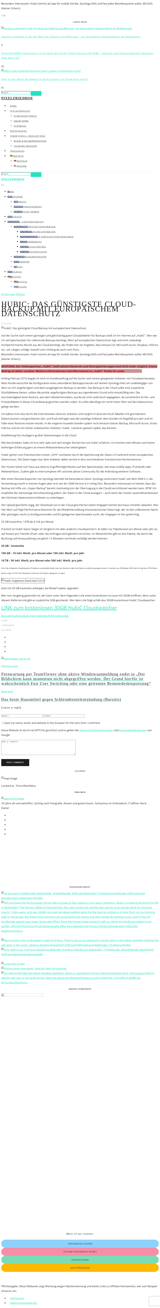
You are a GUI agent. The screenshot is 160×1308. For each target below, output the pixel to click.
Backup (5, 616)
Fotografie (15, 217)
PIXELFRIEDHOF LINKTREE (80, 1243)
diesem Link (133, 371)
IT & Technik (15, 197)
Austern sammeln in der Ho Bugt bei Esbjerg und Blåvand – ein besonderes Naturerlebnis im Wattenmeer (71, 36)
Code (38, 616)
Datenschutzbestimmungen (96, 730)
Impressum (17, 1298)
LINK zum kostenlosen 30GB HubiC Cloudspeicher (59, 607)
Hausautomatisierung (28, 207)
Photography (18, 131)
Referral (53, 616)
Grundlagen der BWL (33, 247)
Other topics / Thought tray (28, 136)
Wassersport (22, 262)
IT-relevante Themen (26, 212)
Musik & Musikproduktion (30, 141)
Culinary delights (25, 146)
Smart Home (21, 121)
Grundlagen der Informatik (38, 232)
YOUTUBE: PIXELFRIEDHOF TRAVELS (80, 1251)
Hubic (44, 616)
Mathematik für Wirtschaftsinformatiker (46, 237)
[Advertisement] (80, 861)
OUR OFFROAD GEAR (80, 1267)
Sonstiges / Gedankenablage (26, 222)
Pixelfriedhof (17, 98)
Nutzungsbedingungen (133, 730)
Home (13, 106)
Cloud (13, 616)
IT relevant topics (25, 116)
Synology (63, 616)
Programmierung (31, 242)
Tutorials (20, 126)
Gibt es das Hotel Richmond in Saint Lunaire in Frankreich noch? (44, 79)
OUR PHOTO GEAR (80, 1259)
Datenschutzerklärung (23, 1303)
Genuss (18, 267)
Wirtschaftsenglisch (33, 252)
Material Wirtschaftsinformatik (35, 227)
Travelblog (17, 151)
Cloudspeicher (26, 616)
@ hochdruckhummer (14, 982)
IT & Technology (20, 111)
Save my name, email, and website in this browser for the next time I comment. (52, 723)
